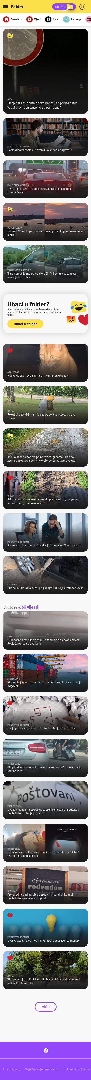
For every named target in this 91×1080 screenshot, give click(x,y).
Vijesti (37, 19)
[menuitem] (83, 6)
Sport (56, 19)
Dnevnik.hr (16, 19)
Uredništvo (11, 1069)
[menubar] (83, 6)
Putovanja (76, 19)
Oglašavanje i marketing (42, 1069)
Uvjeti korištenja (78, 1069)
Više (46, 1007)
